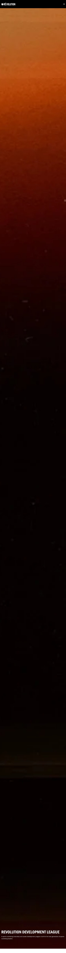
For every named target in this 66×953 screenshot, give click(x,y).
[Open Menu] (64, 4)
